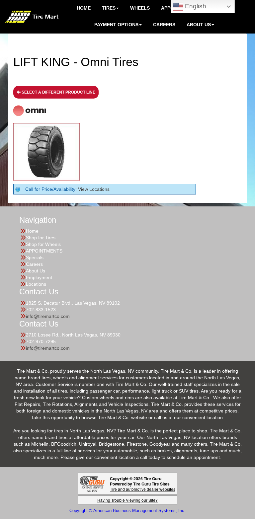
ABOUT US (199, 24)
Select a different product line (58, 92)
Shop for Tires (40, 237)
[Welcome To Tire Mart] (31, 16)
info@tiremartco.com (48, 316)
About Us (35, 270)
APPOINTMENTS (44, 251)
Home (32, 231)
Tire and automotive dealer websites (142, 486)
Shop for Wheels (43, 244)
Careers (164, 24)
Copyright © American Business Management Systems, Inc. (127, 510)
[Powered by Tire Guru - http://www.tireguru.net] (92, 483)
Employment (39, 277)
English (194, 6)
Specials (34, 257)
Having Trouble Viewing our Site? (127, 500)
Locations (36, 284)
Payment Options (116, 24)
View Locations (94, 189)
